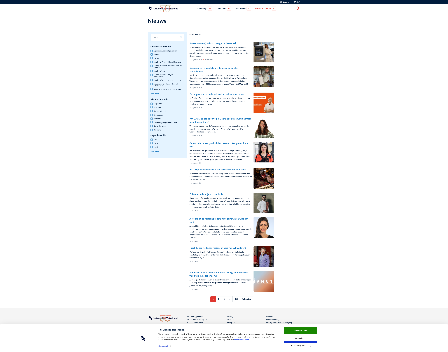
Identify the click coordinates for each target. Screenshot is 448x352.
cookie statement (241, 339)
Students (157, 119)
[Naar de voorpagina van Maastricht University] (163, 8)
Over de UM (240, 8)
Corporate (158, 104)
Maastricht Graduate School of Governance (166, 85)
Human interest (160, 111)
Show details (163, 346)
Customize (299, 338)
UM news (157, 130)
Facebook (230, 319)
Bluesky (230, 316)
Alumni (156, 55)
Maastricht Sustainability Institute (167, 89)
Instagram (231, 322)
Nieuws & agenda (263, 8)
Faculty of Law (159, 71)
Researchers (158, 115)
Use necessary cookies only (300, 346)
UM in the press (160, 126)
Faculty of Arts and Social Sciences (167, 62)
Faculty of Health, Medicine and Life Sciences (168, 67)
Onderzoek (221, 8)
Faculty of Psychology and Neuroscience (164, 76)
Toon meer (154, 93)
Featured (157, 107)
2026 (156, 140)
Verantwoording (273, 319)
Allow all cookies (300, 330)
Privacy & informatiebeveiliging (279, 322)
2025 (156, 143)
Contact (269, 316)
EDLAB (156, 58)
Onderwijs (202, 8)
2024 (156, 147)
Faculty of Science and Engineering (167, 80)
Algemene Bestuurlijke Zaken (165, 51)
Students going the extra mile (165, 122)
